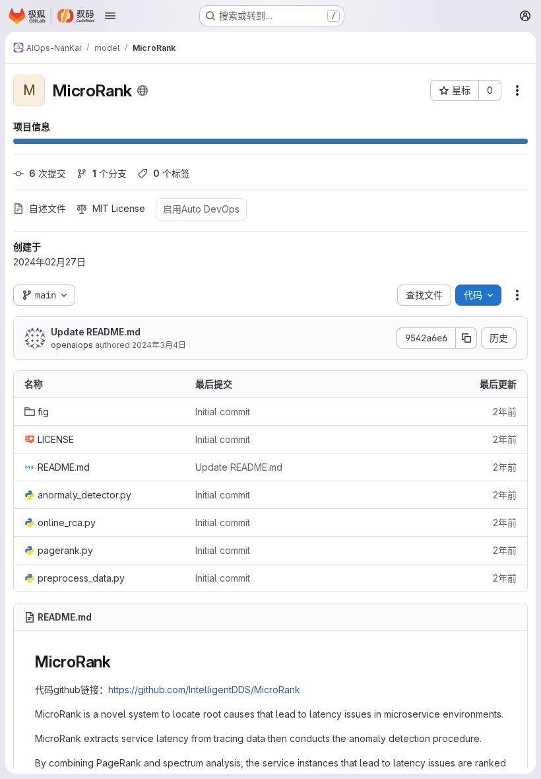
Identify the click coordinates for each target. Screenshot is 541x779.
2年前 (505, 411)
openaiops (72, 345)
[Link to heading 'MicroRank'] (119, 661)
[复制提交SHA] (466, 338)
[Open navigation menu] (110, 15)
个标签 (171, 173)
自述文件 (47, 208)
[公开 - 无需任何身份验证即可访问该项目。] (142, 90)
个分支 (109, 173)
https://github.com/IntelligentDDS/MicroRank (204, 689)
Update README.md (96, 331)
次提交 (47, 173)
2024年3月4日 (159, 345)
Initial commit (222, 411)
